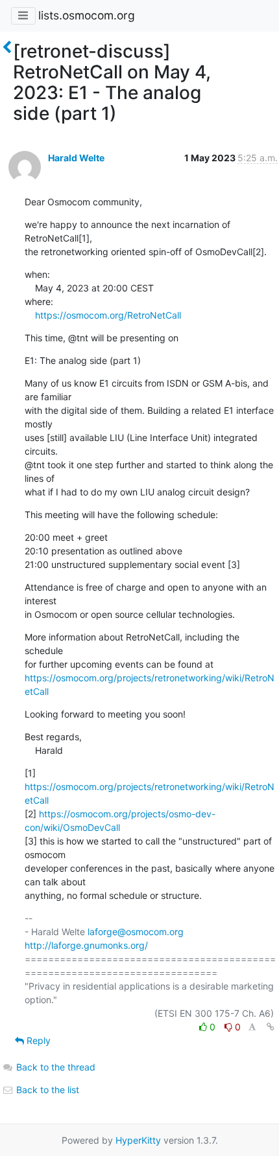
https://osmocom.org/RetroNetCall (108, 315)
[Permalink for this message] (270, 1027)
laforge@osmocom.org (136, 931)
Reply (37, 1040)
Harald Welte (76, 157)
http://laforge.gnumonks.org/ (86, 945)
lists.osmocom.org (86, 15)
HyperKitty (138, 1140)
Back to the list (46, 1089)
